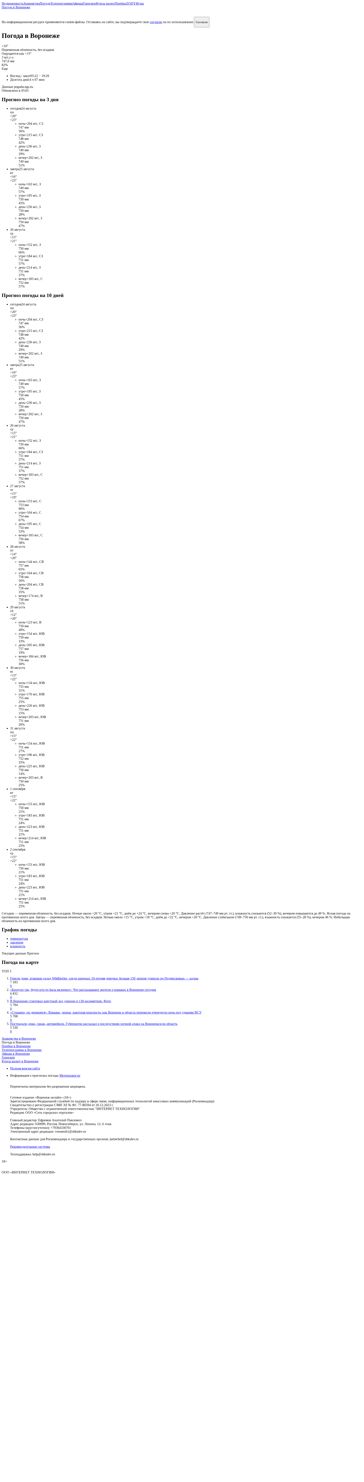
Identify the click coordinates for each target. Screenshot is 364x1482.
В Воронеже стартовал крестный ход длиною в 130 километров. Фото (60, 1001)
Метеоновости (69, 1075)
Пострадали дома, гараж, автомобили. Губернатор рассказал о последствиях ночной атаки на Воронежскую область (93, 1024)
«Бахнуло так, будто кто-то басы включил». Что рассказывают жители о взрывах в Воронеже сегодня (83, 990)
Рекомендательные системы (30, 1146)
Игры (140, 3)
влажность (17, 946)
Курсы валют (105, 3)
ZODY (131, 3)
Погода (45, 3)
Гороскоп (89, 3)
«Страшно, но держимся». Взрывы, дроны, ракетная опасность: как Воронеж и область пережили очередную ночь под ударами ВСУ (106, 1012)
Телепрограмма (61, 3)
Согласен (202, 22)
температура (19, 938)
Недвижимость (12, 3)
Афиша (77, 3)
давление (16, 942)
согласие (156, 22)
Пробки (120, 3)
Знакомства (31, 3)
